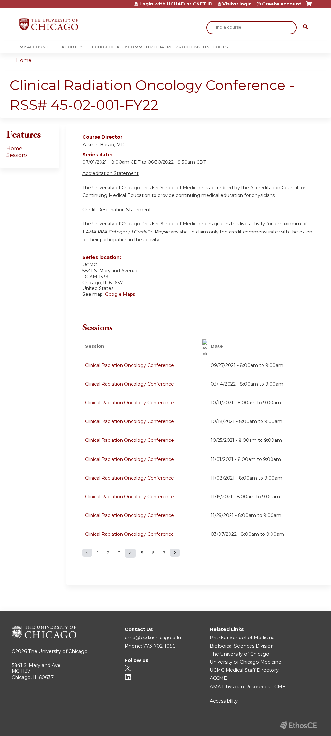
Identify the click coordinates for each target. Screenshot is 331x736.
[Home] (48, 24)
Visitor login (237, 4)
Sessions (16, 155)
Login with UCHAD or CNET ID (176, 4)
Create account (281, 4)
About (69, 47)
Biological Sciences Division (242, 646)
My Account (33, 47)
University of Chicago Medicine (245, 662)
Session (94, 346)
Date (217, 346)
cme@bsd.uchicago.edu (153, 637)
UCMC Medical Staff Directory (244, 670)
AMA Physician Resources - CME (247, 686)
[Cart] (309, 6)
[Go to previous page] (87, 553)
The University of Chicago (58, 651)
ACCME (218, 678)
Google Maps (120, 294)
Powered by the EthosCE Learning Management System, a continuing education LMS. (298, 725)
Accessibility (224, 701)
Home (23, 60)
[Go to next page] (175, 553)
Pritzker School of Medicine (242, 637)
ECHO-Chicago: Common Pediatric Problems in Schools (160, 47)
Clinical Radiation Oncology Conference (129, 365)
